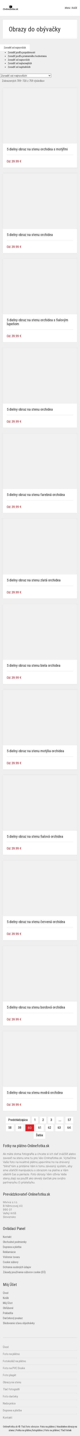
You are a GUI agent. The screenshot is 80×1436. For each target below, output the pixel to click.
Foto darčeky (10, 1396)
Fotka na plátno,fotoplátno (29, 1430)
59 (19, 1127)
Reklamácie (9, 1252)
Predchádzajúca (18, 1120)
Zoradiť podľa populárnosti (21, 52)
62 (49, 1127)
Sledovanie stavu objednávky (19, 1323)
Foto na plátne (51, 1430)
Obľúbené (8, 1308)
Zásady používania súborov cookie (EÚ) (24, 1272)
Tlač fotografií (11, 1389)
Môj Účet (8, 1303)
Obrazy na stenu (12, 1382)
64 (68, 1127)
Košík (6, 1298)
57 (69, 1120)
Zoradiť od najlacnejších (20, 63)
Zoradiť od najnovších (19, 59)
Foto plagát (9, 1375)
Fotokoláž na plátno (14, 1361)
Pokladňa (8, 1313)
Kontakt (7, 1236)
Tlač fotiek (66, 1430)
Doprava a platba (12, 1247)
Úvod (5, 1292)
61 (39, 1127)
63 (59, 1127)
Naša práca (9, 1403)
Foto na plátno (11, 1354)
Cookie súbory (10, 1262)
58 (9, 1127)
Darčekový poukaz (13, 1318)
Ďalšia (39, 1135)
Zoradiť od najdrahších (19, 67)
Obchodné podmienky (14, 1241)
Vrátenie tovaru (11, 1257)
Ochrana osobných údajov (17, 1267)
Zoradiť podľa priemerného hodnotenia (27, 56)
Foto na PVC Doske (14, 1368)
